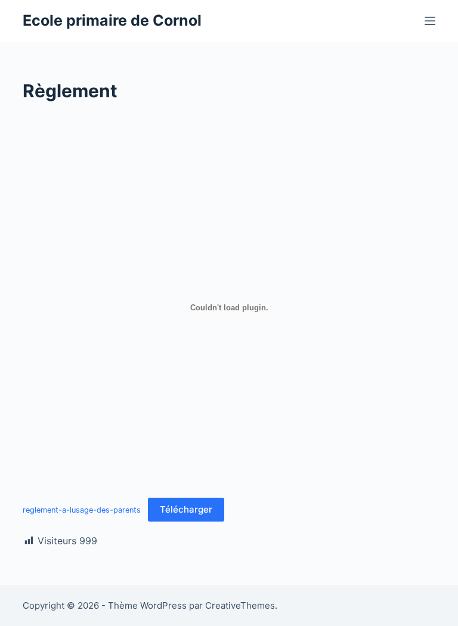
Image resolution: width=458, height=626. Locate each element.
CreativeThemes (240, 605)
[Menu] (430, 21)
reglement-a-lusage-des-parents (82, 509)
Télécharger (186, 509)
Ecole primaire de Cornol (112, 20)
